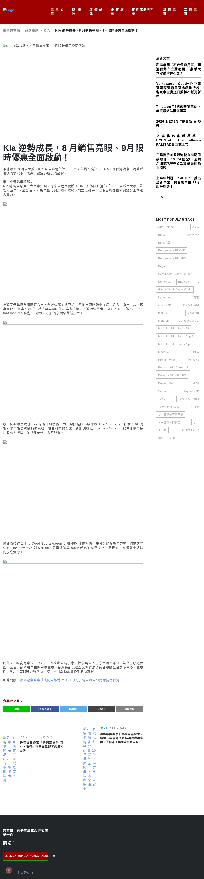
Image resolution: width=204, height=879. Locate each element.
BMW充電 (164, 242)
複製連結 (130, 709)
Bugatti (163, 266)
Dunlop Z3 (165, 281)
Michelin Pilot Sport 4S (173, 328)
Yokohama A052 (168, 406)
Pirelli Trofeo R (168, 359)
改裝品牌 (96, 11)
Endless (183, 281)
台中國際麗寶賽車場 (170, 414)
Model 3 (163, 351)
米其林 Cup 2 (190, 430)
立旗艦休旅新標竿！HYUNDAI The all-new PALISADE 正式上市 (178, 140)
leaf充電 (163, 312)
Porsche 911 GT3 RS (172, 375)
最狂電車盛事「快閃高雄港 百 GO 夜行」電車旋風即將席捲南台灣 (70, 680)
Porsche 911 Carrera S (173, 367)
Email (101, 709)
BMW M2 (193, 234)
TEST (160, 197)
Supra (162, 391)
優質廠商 (117, 11)
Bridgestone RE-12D (171, 250)
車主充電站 (22, 873)
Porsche (193, 359)
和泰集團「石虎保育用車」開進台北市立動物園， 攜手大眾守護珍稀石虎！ (178, 69)
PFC (196, 351)
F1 (197, 281)
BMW (161, 234)
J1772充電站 (191, 305)
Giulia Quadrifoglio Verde (175, 289)
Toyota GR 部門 (188, 398)
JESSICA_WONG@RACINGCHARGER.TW (26, 856)
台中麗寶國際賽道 (169, 422)
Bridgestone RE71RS (172, 258)
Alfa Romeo (166, 226)
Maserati (193, 312)
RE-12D (194, 383)
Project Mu (165, 383)
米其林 (162, 430)
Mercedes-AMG (188, 320)
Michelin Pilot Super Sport (175, 344)
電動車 (174, 437)
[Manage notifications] (9, 870)
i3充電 (195, 297)
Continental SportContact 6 (176, 273)
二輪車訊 (190, 11)
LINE (17, 709)
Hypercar (164, 297)
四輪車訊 (169, 11)
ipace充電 (164, 305)
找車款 (76, 11)
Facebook (44, 709)
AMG (195, 226)
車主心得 (57, 11)
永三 (196, 422)
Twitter (73, 709)
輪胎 (161, 437)
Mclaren (163, 320)
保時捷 (195, 406)
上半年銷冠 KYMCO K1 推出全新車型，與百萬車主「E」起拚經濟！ (178, 182)
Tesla (161, 398)
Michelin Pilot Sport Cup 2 (175, 336)
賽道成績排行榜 (143, 11)
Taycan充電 (191, 391)
